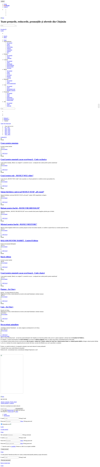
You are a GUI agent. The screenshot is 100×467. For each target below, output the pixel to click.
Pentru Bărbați (10, 65)
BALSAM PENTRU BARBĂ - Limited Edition (19, 241)
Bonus (8, 45)
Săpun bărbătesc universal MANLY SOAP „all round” (22, 192)
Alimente (9, 58)
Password (3, 421)
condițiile (13, 446)
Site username (4, 435)
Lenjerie (9, 78)
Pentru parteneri (5, 403)
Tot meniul (9, 43)
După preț (8, 123)
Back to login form (5, 463)
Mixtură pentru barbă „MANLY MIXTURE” (19, 224)
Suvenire (9, 68)
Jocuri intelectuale (11, 83)
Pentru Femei (10, 66)
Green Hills (10, 47)
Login (5, 414)
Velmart (9, 48)
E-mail (2, 418)
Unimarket (9, 50)
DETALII (4, 153)
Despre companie (5, 402)
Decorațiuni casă (11, 89)
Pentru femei (10, 100)
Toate (8, 44)
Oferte (5, 4)
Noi (5, 123)
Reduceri (6, 118)
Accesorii (9, 75)
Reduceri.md (10, 410)
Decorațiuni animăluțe (10, 325)
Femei (8, 73)
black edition (6, 257)
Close (2, 432)
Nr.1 (8, 52)
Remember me (6, 424)
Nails (8, 96)
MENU (2, 1)
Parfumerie (9, 97)
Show (21, 421)
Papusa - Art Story (8, 289)
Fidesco (9, 51)
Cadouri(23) (4, 137)
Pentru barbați (10, 99)
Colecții (6, 7)
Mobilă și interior (11, 90)
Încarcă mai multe (5, 336)
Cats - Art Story (7, 307)
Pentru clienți (13, 402)
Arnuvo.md (11, 411)
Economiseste (19, 408)
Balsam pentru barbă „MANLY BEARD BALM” (20, 208)
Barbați (8, 76)
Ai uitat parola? (4, 429)
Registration (7, 415)
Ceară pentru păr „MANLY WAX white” (17, 176)
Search (5, 36)
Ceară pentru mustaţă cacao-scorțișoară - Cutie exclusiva (24, 159)
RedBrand (6, 119)
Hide (21, 443)
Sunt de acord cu (9, 446)
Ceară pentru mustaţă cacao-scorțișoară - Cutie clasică (23, 273)
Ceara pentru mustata (9, 143)
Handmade (9, 64)
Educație (9, 106)
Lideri (16, 411)
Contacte (11, 403)
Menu (5, 37)
